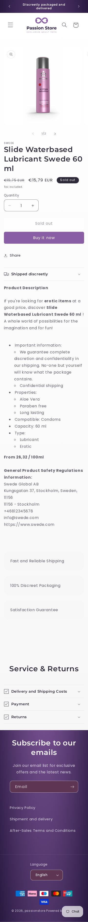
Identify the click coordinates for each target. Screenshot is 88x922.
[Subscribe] (72, 787)
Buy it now (44, 238)
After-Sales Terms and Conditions (43, 830)
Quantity (11, 195)
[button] (10, 25)
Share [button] (15, 255)
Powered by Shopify (61, 911)
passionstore (35, 911)
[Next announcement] (78, 6)
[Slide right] (55, 133)
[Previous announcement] (9, 6)
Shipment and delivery (31, 819)
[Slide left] (33, 133)
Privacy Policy (22, 807)
